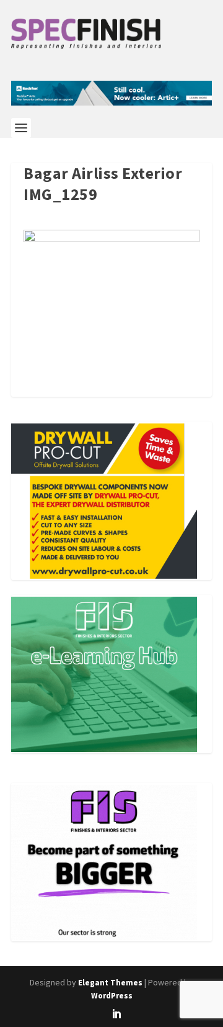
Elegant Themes (110, 982)
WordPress (112, 995)
